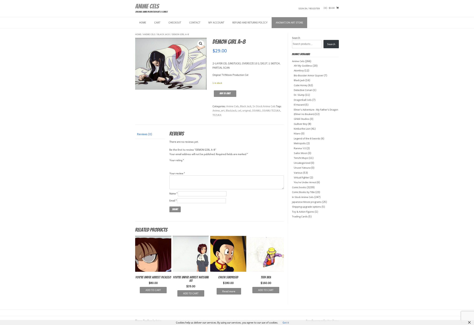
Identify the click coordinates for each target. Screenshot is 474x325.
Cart (157, 22)
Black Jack (163, 34)
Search (296, 38)
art (223, 110)
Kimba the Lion (302, 128)
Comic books (299, 187)
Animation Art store (289, 22)
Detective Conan (303, 90)
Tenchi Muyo (301, 158)
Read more (228, 291)
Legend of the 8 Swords (307, 138)
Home (142, 22)
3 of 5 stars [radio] (181, 164)
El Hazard (299, 104)
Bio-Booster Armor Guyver (308, 75)
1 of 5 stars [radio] (171, 164)
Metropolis (300, 143)
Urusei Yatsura (302, 167)
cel (239, 110)
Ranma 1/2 (300, 148)
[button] (200, 43)
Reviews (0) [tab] (144, 134)
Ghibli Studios (301, 119)
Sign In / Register (309, 8)
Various (298, 172)
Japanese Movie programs (307, 202)
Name (173, 193)
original (246, 110)
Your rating (176, 160)
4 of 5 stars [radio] (186, 164)
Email (173, 200)
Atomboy (299, 70)
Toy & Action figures (303, 211)
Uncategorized (302, 163)
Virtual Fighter (301, 177)
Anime (216, 110)
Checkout (174, 22)
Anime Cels (147, 6)
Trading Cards (300, 216)
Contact (194, 22)
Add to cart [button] (153, 290)
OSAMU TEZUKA (271, 110)
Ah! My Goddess (303, 65)
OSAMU (256, 110)
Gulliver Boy (300, 124)
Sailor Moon (300, 153)
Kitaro (297, 133)
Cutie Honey (301, 85)
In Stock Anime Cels (264, 106)
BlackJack (231, 110)
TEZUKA (217, 115)
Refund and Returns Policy (250, 22)
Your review (177, 173)
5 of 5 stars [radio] (191, 164)
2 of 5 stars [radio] (176, 164)
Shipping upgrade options (306, 206)
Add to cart (225, 93)
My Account (216, 22)
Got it (286, 322)
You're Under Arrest (305, 182)
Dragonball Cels (303, 99)
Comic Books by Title (303, 192)
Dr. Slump (299, 95)
